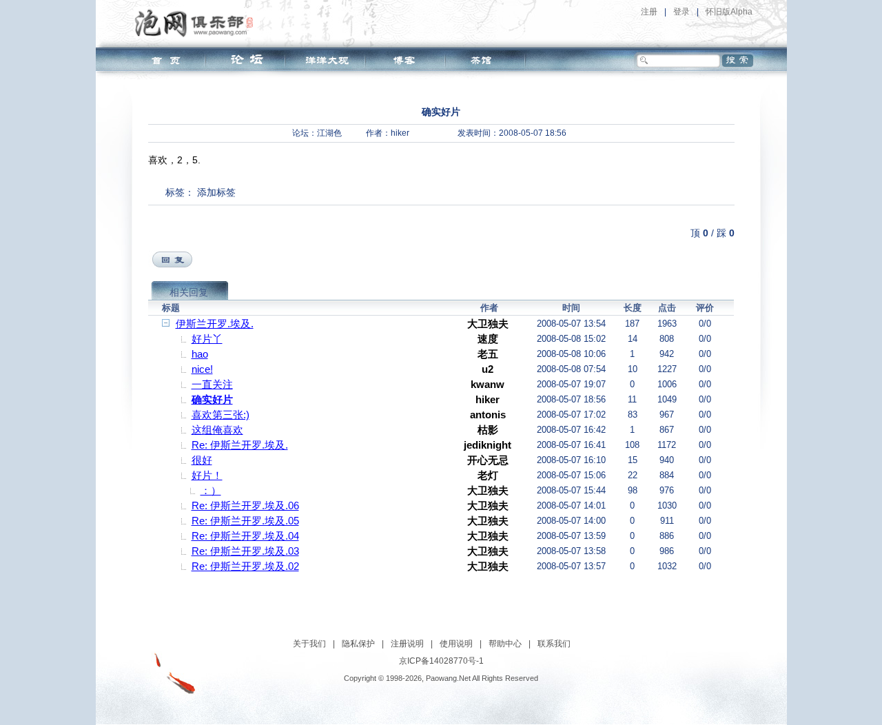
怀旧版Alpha (729, 12)
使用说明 (456, 644)
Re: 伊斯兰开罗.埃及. (240, 445)
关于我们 (309, 644)
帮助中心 (505, 644)
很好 (202, 460)
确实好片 (212, 399)
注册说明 (407, 644)
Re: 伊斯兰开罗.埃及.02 (245, 566)
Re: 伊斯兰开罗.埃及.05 (245, 521)
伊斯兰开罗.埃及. (215, 323)
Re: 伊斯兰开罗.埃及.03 (245, 551)
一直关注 (212, 384)
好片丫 (207, 339)
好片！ (207, 475)
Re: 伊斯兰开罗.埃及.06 (245, 505)
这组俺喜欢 (217, 430)
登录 (681, 12)
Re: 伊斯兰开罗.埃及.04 (245, 536)
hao (200, 354)
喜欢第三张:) (220, 414)
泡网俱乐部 (197, 23)
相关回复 (189, 292)
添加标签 (216, 192)
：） (211, 490)
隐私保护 (358, 644)
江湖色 (329, 133)
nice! (202, 369)
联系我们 (554, 644)
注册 (649, 12)
